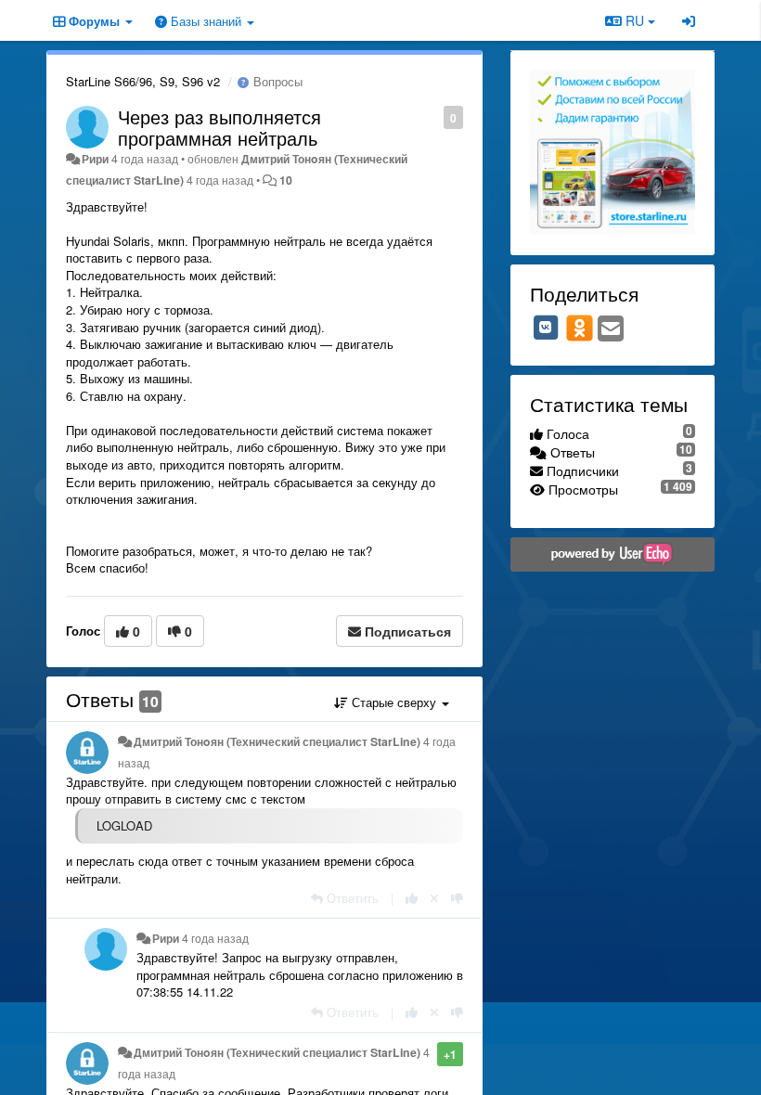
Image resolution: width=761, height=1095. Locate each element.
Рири (95, 158)
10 (285, 180)
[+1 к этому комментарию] (412, 898)
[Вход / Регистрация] (688, 20)
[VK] (545, 327)
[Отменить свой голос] (434, 898)
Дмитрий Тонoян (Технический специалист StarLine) (277, 741)
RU (635, 20)
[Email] (611, 329)
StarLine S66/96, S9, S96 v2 (143, 81)
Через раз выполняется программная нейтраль (219, 127)
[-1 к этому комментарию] (457, 898)
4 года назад (215, 938)
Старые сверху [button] (394, 702)
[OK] (579, 327)
